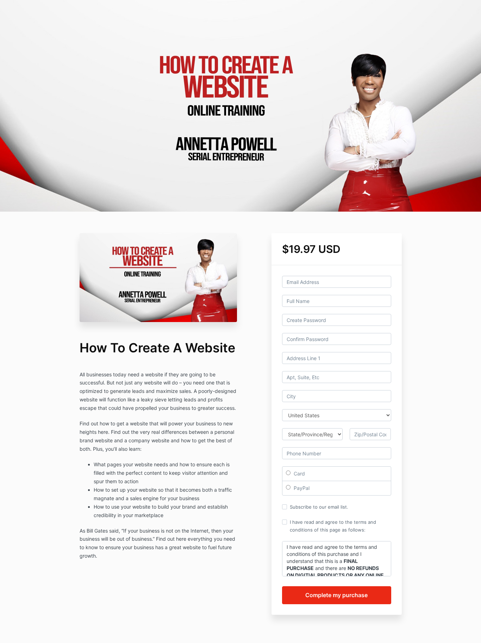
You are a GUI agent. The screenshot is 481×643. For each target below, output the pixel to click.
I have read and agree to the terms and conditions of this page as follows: (333, 526)
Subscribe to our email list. (319, 507)
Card (298, 474)
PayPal (301, 488)
